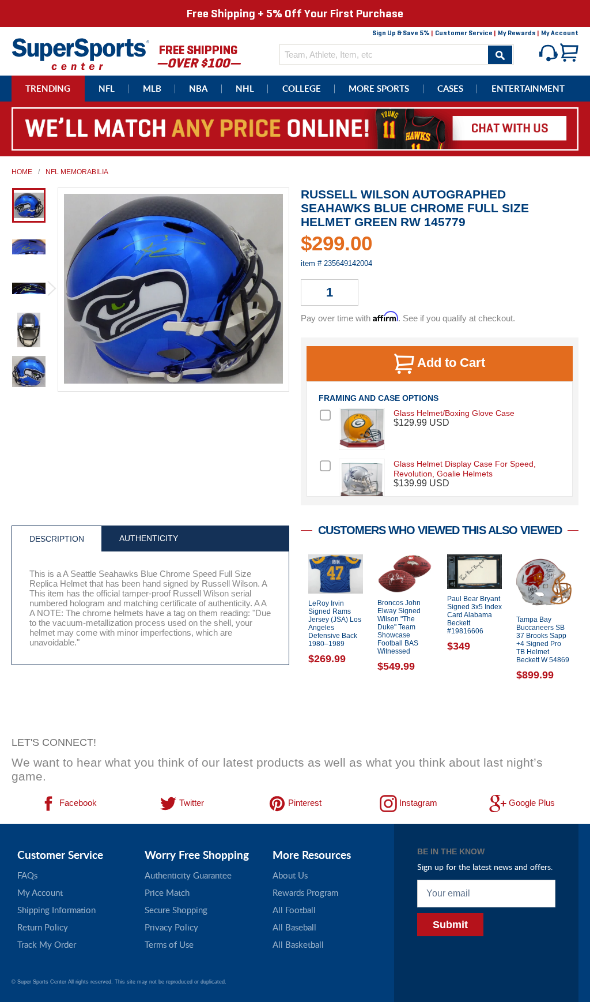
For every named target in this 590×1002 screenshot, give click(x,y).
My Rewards (517, 33)
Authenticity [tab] (148, 538)
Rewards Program (305, 892)
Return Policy (42, 927)
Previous (292, 642)
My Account (559, 33)
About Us (290, 875)
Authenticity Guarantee (188, 875)
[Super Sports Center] (81, 53)
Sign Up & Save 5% (401, 33)
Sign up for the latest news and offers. (485, 866)
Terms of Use (169, 944)
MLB (152, 88)
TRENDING (47, 88)
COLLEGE (301, 88)
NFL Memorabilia (77, 172)
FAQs (27, 875)
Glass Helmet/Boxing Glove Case (454, 413)
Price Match (167, 892)
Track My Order (46, 944)
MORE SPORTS (379, 88)
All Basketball (298, 944)
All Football (294, 909)
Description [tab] (56, 538)
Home (22, 172)
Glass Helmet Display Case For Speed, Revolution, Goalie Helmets (465, 468)
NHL (245, 88)
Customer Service (464, 33)
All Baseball (294, 927)
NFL (107, 88)
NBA (198, 88)
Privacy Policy (171, 927)
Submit (450, 924)
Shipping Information (56, 909)
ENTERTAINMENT (528, 88)
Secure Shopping (176, 909)
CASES (450, 88)
